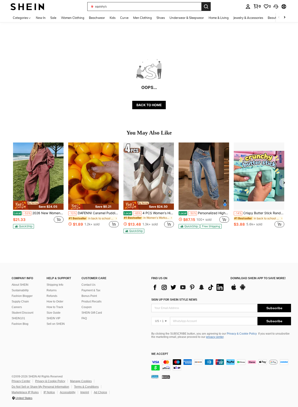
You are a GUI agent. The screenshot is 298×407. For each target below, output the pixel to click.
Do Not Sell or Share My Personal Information (40, 386)
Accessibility (67, 392)
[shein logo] (27, 6)
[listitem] (38, 187)
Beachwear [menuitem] (97, 18)
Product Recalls (91, 301)
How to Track (55, 307)
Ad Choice (100, 392)
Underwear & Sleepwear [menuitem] (186, 18)
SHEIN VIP (53, 318)
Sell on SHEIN (56, 324)
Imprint (84, 392)
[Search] (206, 6)
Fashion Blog (20, 324)
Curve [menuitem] (124, 18)
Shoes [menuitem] (160, 18)
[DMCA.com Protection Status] (166, 376)
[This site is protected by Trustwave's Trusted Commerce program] (154, 376)
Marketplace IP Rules (25, 392)
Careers (17, 307)
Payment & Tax (90, 290)
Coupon (86, 307)
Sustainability (20, 290)
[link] (257, 6)
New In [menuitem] (41, 18)
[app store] (233, 289)
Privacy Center (21, 381)
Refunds (52, 296)
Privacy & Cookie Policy (242, 333)
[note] (38, 205)
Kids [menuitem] (112, 18)
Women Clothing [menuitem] (72, 18)
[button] (276, 6)
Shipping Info (55, 284)
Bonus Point (89, 296)
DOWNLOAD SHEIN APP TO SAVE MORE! (258, 278)
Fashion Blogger (22, 296)
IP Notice (49, 392)
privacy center (215, 337)
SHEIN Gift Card (91, 312)
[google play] (242, 289)
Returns (52, 290)
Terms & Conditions (86, 386)
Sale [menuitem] (53, 18)
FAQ (84, 318)
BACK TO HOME (149, 105)
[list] (188, 287)
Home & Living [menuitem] (219, 18)
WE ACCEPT (159, 354)
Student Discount (22, 312)
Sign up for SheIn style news (174, 299)
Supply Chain (20, 301)
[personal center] (248, 6)
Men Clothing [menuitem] (142, 18)
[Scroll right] (284, 17)
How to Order (55, 301)
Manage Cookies (81, 381)
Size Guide (54, 312)
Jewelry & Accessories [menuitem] (248, 18)
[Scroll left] (279, 17)
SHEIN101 (18, 318)
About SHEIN (20, 284)
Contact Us (88, 284)
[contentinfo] (221, 364)
